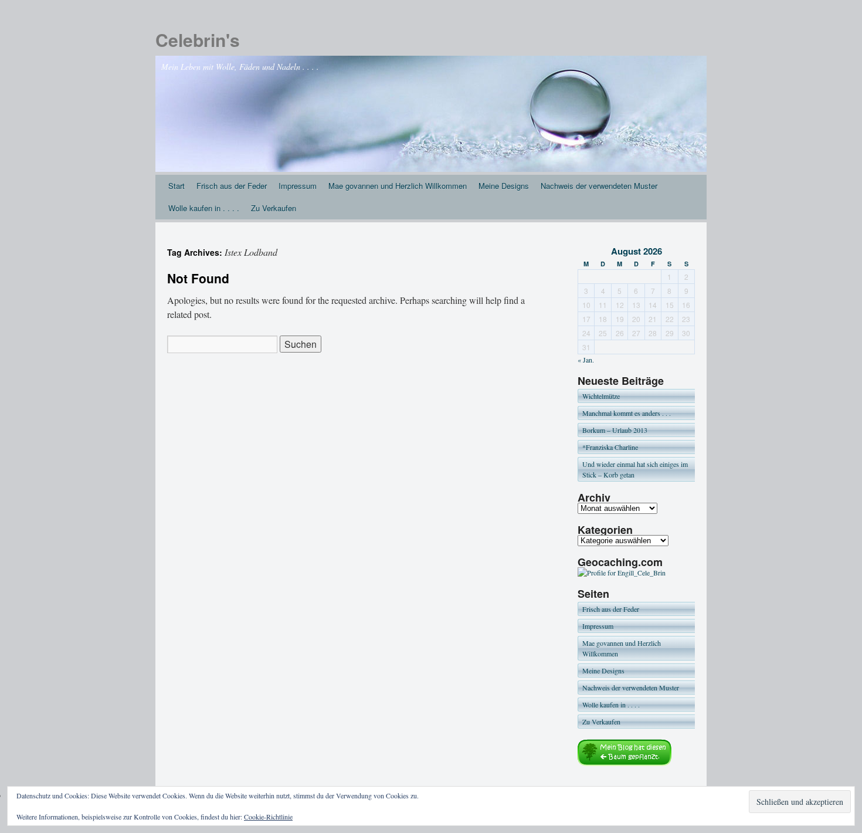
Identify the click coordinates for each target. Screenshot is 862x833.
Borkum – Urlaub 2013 (614, 430)
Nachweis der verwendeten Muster (599, 185)
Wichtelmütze (601, 396)
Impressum (298, 185)
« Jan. (586, 359)
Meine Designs (503, 185)
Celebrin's (197, 39)
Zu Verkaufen (273, 208)
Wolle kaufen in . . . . (203, 208)
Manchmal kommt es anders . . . (626, 413)
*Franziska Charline (610, 447)
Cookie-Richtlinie (268, 816)
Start (176, 185)
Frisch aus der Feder (231, 185)
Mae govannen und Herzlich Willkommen (397, 185)
